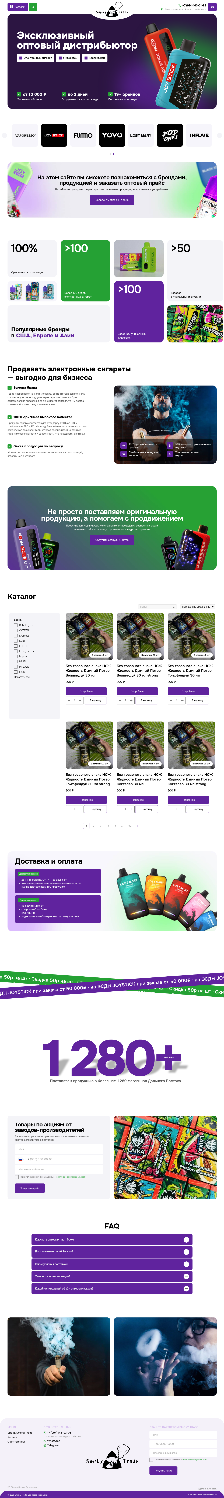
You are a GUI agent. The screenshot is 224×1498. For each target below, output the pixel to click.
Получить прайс (30, 1188)
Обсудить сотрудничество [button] (112, 540)
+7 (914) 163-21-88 (194, 5)
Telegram (52, 1445)
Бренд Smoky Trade (20, 1433)
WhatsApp (53, 1441)
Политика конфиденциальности (202, 1494)
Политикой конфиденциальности (70, 1177)
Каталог (12, 1437)
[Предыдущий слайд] (4, 135)
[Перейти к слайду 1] (110, 154)
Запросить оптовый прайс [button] (112, 200)
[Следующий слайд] (219, 135)
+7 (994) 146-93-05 (59, 1433)
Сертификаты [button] (16, 1441)
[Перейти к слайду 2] (113, 154)
